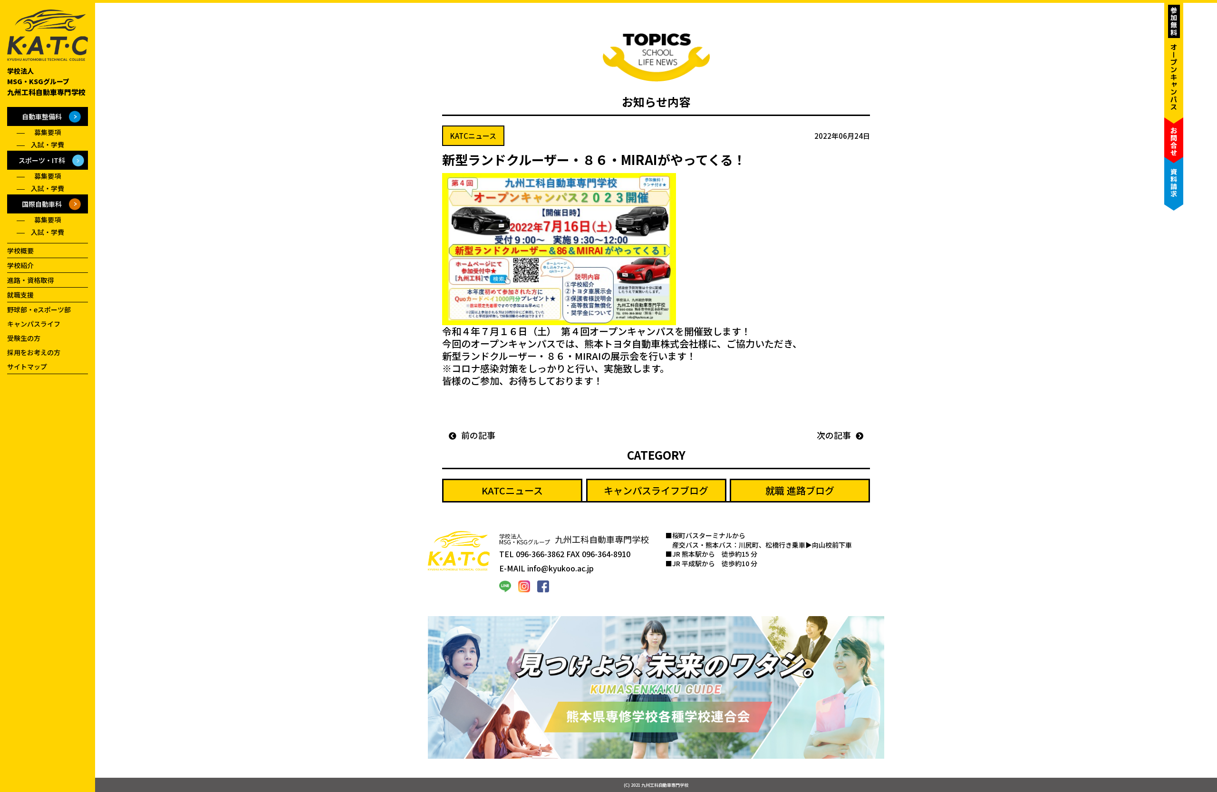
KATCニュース (512, 490)
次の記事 (831, 435)
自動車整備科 (42, 116)
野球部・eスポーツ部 (39, 309)
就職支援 (20, 294)
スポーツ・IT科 (42, 160)
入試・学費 (47, 144)
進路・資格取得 (30, 280)
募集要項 (47, 132)
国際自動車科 (42, 204)
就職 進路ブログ (799, 490)
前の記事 (481, 435)
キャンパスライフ (33, 323)
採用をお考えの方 (33, 352)
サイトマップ (27, 366)
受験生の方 (23, 338)
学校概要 (20, 250)
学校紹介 (20, 265)
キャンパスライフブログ (656, 490)
